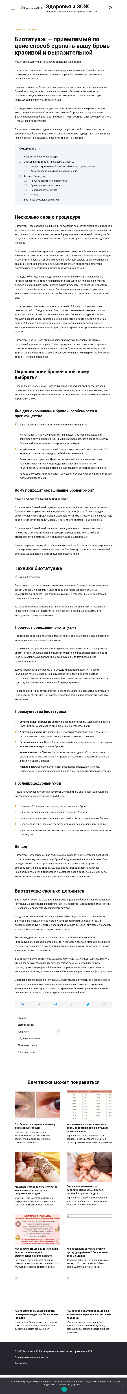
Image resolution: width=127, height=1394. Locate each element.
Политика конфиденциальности (31, 1357)
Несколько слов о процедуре (41, 156)
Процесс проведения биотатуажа (49, 180)
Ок (64, 1389)
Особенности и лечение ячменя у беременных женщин (35, 1126)
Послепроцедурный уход (44, 190)
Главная (22, 1018)
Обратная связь (26, 1052)
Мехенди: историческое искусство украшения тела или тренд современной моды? (36, 1190)
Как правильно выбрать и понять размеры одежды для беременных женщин (36, 1314)
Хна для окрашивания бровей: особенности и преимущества (63, 166)
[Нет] (123, 1385)
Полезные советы (27, 1045)
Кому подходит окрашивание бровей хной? (54, 171)
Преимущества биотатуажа (45, 185)
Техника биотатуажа (35, 176)
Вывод (34, 194)
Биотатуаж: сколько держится (41, 199)
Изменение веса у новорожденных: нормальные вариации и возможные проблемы (89, 1314)
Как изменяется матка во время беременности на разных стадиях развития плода (87, 1128)
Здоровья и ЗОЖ (67, 6)
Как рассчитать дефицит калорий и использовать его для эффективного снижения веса (36, 1252)
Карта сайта (21, 1363)
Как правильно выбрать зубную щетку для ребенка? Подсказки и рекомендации (87, 1252)
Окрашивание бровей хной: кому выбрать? (49, 161)
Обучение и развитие (29, 1038)
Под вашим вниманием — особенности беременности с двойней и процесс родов (85, 1190)
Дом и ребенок (26, 1024)
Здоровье (23, 1031)
